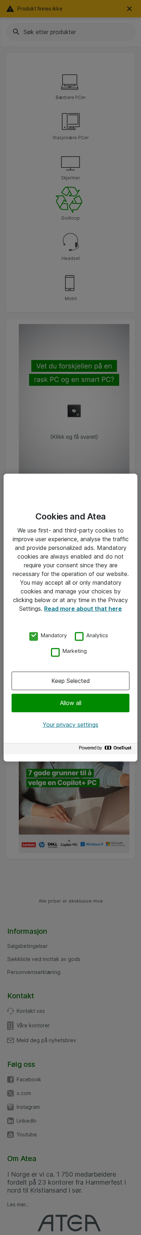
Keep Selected (70, 680)
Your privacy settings (70, 724)
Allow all (70, 702)
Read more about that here (83, 608)
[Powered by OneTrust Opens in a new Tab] (106, 749)
